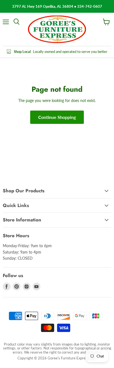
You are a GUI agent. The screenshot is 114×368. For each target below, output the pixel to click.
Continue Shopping (57, 117)
